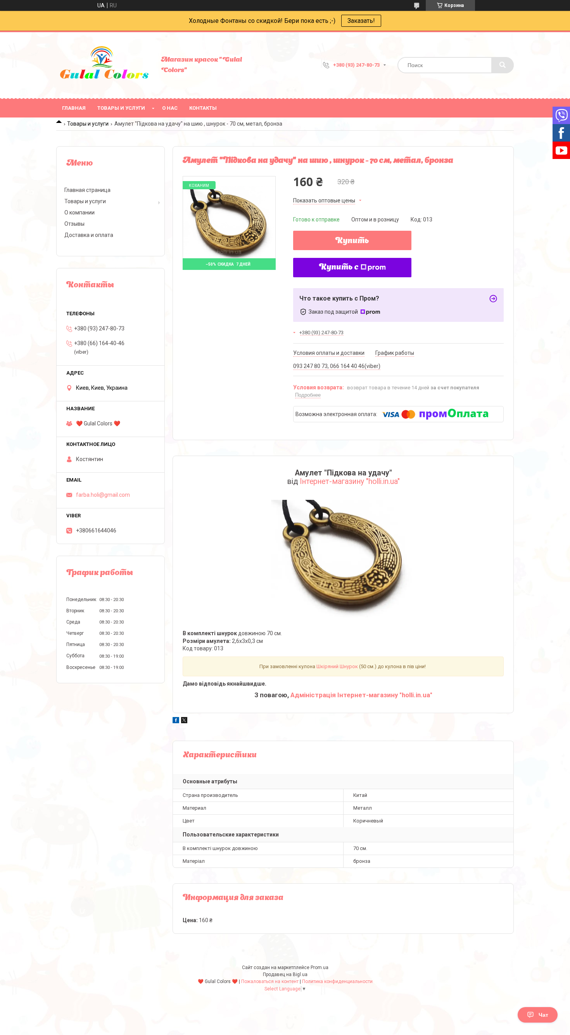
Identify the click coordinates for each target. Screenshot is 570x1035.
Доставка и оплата (88, 235)
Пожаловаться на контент (270, 981)
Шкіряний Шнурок (337, 666)
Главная (74, 108)
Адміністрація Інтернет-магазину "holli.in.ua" (361, 695)
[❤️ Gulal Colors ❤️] (104, 65)
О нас (170, 108)
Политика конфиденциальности (337, 981)
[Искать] (502, 65)
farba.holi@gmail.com (103, 495)
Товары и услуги (121, 108)
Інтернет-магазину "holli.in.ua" (350, 481)
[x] (184, 721)
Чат (543, 1015)
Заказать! (361, 20)
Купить (352, 241)
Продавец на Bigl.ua (285, 974)
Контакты (203, 108)
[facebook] (176, 721)
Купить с (339, 267)
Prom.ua (319, 967)
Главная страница (87, 190)
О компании (79, 212)
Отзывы (74, 224)
